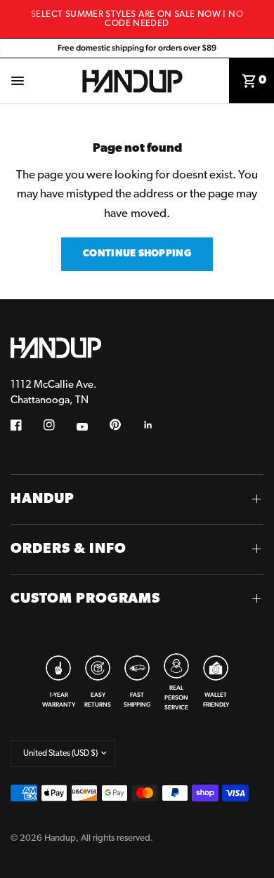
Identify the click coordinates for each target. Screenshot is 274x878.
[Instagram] (59, 424)
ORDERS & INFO (68, 549)
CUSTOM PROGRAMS (85, 599)
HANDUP (42, 499)
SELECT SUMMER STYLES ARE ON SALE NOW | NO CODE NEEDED (137, 19)
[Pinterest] (125, 424)
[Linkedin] (158, 424)
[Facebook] (26, 424)
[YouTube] (92, 427)
